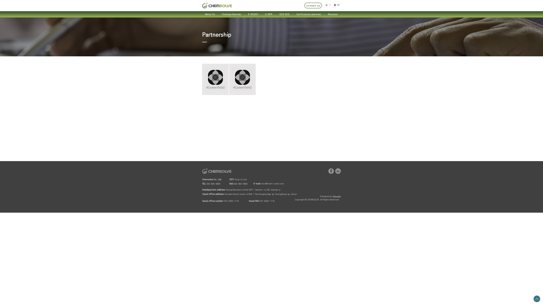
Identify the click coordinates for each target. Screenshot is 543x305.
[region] (215, 79)
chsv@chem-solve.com (272, 183)
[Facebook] (331, 171)
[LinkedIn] (338, 171)
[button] (313, 5)
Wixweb (337, 196)
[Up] (537, 299)
